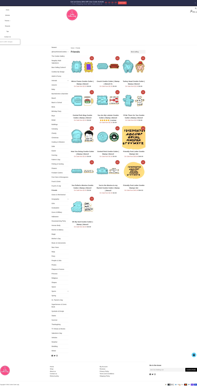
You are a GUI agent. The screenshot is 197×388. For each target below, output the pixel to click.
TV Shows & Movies (58, 329)
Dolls (53, 146)
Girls (53, 203)
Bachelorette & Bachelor (60, 94)
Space (54, 287)
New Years (55, 247)
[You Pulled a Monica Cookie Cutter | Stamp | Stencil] (82, 171)
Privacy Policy (104, 371)
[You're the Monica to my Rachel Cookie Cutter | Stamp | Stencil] (108, 171)
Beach (54, 98)
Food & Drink (56, 181)
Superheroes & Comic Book (59, 306)
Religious (55, 278)
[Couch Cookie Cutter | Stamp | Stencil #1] (108, 67)
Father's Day (56, 159)
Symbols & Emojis (58, 311)
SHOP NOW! (122, 2)
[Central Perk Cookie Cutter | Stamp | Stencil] (108, 137)
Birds (53, 107)
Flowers (54, 168)
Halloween (55, 216)
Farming (54, 155)
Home (52, 366)
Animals (60, 80)
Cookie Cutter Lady (14, 384)
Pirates (54, 265)
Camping (55, 129)
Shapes (54, 282)
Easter (54, 151)
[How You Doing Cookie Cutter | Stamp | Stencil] (82, 137)
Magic (54, 234)
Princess (54, 274)
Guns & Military (57, 212)
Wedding (55, 346)
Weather (54, 342)
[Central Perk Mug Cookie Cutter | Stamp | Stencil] (82, 101)
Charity (54, 133)
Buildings (55, 124)
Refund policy (54, 376)
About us (53, 371)
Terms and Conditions (107, 373)
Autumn (54, 85)
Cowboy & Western (58, 142)
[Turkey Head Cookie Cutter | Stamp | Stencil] (133, 67)
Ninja (53, 252)
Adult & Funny (56, 76)
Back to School (57, 102)
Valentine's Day (57, 333)
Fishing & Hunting (58, 164)
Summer (54, 320)
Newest (54, 47)
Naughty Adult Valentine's (56, 62)
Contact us (53, 373)
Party (53, 256)
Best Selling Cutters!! (59, 67)
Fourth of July (56, 186)
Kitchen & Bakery (57, 230)
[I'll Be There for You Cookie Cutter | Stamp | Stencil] (133, 101)
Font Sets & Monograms (60, 177)
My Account (103, 366)
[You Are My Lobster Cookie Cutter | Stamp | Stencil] (108, 101)
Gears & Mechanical (58, 195)
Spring (54, 295)
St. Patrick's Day (57, 300)
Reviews (102, 369)
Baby (53, 89)
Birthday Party (56, 111)
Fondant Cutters (57, 173)
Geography (60, 199)
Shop (51, 369)
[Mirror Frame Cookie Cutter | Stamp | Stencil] (82, 67)
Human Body (56, 225)
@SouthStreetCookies (60, 52)
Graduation (55, 208)
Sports (60, 291)
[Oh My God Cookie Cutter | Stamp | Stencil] (82, 208)
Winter (54, 351)
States (54, 315)
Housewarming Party (59, 221)
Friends (54, 190)
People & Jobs (56, 260)
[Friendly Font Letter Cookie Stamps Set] (133, 137)
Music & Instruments (59, 243)
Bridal (53, 120)
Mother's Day (56, 238)
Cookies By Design (58, 72)
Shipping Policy (105, 376)
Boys (53, 116)
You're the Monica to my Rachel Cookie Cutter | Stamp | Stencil (108, 187)
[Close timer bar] (195, 3)
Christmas (55, 137)
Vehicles (54, 337)
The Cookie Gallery (58, 56)
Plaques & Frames (58, 269)
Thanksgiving (56, 324)
